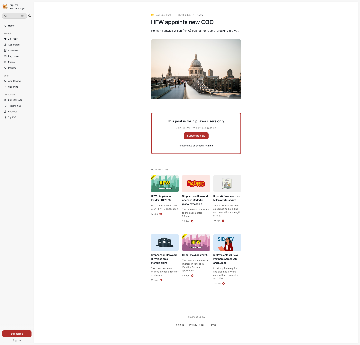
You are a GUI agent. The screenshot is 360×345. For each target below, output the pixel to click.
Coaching (13, 86)
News (200, 15)
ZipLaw (14, 5)
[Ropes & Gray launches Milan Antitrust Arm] (227, 199)
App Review (14, 81)
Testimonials (14, 105)
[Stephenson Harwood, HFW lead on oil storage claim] (165, 259)
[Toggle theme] (29, 15)
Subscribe (17, 333)
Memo (11, 62)
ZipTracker (13, 38)
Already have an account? (196, 145)
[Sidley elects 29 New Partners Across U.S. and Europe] (227, 259)
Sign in (17, 340)
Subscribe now (196, 135)
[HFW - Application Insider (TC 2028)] (165, 199)
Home (11, 25)
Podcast (12, 111)
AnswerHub (14, 50)
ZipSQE (12, 117)
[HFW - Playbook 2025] (196, 259)
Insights (12, 67)
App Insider (14, 44)
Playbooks (13, 56)
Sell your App (15, 99)
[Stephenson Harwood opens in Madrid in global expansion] (196, 199)
